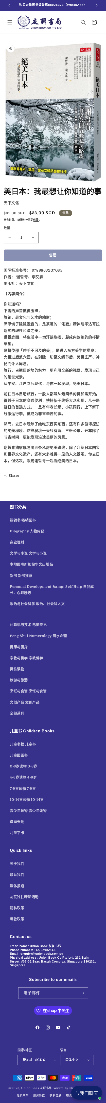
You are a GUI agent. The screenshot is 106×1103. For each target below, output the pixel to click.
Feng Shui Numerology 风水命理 (38, 636)
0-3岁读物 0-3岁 (23, 766)
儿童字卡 (17, 833)
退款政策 (17, 919)
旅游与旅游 (19, 680)
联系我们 (17, 875)
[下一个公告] (96, 5)
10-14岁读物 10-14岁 (27, 800)
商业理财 (17, 542)
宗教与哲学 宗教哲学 (26, 658)
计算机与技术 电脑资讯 (28, 625)
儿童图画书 (19, 755)
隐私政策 (17, 908)
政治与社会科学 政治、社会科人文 (37, 604)
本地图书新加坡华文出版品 (31, 564)
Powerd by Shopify (67, 1088)
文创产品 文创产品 (24, 702)
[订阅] (82, 993)
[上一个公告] (9, 5)
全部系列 (17, 713)
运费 (35, 219)
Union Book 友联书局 (36, 1088)
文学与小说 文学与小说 (28, 553)
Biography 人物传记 (27, 531)
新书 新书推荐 (21, 575)
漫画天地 (17, 822)
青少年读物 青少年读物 (28, 811)
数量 (7, 228)
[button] (9, 22)
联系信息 (55, 1095)
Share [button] (14, 475)
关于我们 (17, 863)
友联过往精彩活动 (24, 897)
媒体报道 (17, 886)
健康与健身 (19, 647)
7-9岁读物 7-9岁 (23, 788)
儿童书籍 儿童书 (23, 744)
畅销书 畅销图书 (23, 520)
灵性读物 (17, 669)
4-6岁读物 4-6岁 (23, 777)
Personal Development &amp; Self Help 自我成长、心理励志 (52, 590)
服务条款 (39, 1095)
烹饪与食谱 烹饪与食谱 (28, 691)
